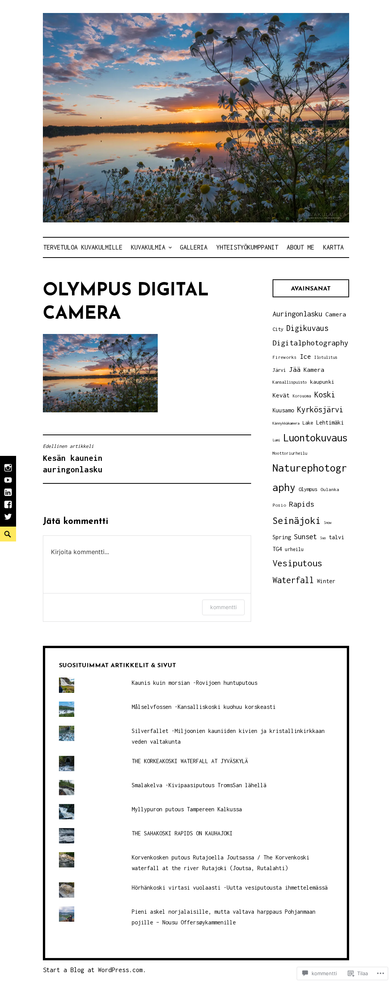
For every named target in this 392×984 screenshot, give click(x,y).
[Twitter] (8, 520)
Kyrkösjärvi (320, 409)
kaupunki (322, 382)
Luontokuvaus (315, 437)
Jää (295, 369)
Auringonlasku (297, 314)
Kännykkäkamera (286, 423)
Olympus (308, 489)
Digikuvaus (307, 328)
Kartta (333, 247)
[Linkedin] (8, 496)
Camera (335, 314)
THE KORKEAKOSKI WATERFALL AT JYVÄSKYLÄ (190, 761)
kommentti (223, 607)
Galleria (193, 247)
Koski (324, 394)
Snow (328, 522)
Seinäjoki (297, 520)
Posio (279, 505)
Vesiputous (297, 563)
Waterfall (293, 580)
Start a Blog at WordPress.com (93, 969)
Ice (305, 356)
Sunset (305, 536)
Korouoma (302, 396)
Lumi (276, 440)
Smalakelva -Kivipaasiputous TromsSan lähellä (199, 785)
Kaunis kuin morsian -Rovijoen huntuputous (194, 682)
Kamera (314, 369)
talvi (336, 537)
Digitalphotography (310, 342)
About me (300, 247)
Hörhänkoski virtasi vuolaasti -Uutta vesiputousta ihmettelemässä (230, 887)
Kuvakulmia (148, 247)
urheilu (294, 549)
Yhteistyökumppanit (247, 247)
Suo (323, 538)
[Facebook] (8, 508)
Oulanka (329, 489)
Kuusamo (283, 410)
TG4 (277, 548)
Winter (326, 581)
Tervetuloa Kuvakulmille (82, 247)
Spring (282, 537)
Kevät (281, 395)
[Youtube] (8, 484)
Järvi (279, 370)
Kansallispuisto (290, 381)
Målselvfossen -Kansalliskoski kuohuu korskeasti (204, 707)
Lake (307, 423)
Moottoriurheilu (290, 453)
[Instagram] (8, 471)
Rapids (301, 504)
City (278, 329)
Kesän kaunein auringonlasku (73, 458)
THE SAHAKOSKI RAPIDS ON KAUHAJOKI (182, 833)
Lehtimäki (330, 422)
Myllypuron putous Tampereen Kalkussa (187, 809)
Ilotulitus (325, 357)
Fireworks (285, 357)
